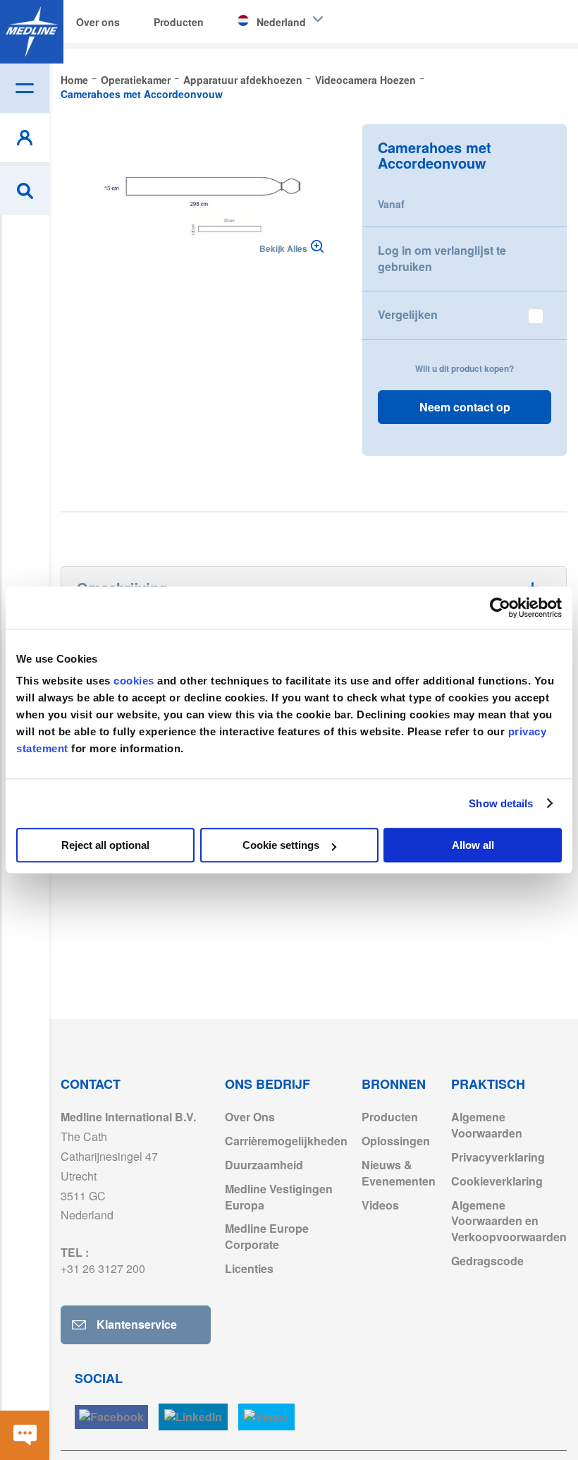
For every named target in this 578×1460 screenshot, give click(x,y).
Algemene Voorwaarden (486, 1125)
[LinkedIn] (193, 1417)
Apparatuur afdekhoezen (242, 80)
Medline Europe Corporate (267, 1236)
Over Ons (250, 1117)
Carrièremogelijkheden (286, 1141)
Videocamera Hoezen (365, 80)
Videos (380, 1205)
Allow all (473, 845)
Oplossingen (396, 1141)
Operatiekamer (136, 80)
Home (74, 80)
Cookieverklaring (497, 1181)
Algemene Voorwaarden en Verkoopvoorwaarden (509, 1221)
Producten (390, 1117)
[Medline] (31, 32)
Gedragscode (487, 1261)
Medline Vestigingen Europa (279, 1197)
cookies (135, 681)
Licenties (249, 1268)
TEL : (103, 1260)
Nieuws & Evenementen (399, 1173)
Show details (501, 803)
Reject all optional (105, 845)
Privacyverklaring (498, 1157)
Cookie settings (280, 845)
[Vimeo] (266, 1417)
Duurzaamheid (264, 1165)
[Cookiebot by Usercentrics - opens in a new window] (500, 607)
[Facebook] (111, 1417)
